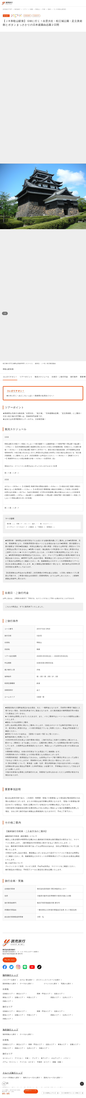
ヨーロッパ (7, 1058)
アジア (34, 1058)
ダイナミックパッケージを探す (48, 980)
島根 (49, 9)
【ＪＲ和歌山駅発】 (60, 9)
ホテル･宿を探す (26, 980)
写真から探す (66, 983)
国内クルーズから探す (52, 1077)
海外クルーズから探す (31, 1077)
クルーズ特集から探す (11, 1077)
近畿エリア (19, 997)
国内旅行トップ (10, 975)
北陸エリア (58, 994)
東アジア (44, 1058)
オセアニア (55, 1058)
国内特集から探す (9, 983)
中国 (43, 9)
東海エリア (7, 997)
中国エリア (31, 997)
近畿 (31, 9)
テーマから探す (26, 983)
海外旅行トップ (10, 1030)
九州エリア (67, 997)
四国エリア (55, 997)
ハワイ (66, 1058)
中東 (27, 1058)
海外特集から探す (9, 1034)
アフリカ (18, 1058)
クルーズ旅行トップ (13, 1073)
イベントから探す (50, 983)
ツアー (25, 9)
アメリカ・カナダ (26, 1062)
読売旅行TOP (7, 9)
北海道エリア (8, 994)
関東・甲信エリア (43, 994)
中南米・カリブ (43, 1062)
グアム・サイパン (9, 1062)
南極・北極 (57, 1062)
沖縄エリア (7, 1001)
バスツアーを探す (9, 980)
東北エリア (20, 994)
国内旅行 (17, 9)
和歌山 (37, 9)
